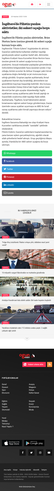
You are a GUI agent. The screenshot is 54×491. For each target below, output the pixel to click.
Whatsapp (10, 153)
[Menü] (48, 4)
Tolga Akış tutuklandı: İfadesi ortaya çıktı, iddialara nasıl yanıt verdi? (25, 243)
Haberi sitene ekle (35, 364)
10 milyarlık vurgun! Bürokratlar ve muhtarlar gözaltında (23, 273)
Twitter (9, 169)
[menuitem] (32, 4)
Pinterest (10, 177)
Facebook (9, 161)
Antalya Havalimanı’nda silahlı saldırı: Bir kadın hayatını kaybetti (26, 300)
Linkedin (10, 185)
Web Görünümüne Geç (27, 487)
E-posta (9, 193)
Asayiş (5, 16)
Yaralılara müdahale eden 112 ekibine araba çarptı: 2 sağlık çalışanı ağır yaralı (24, 329)
